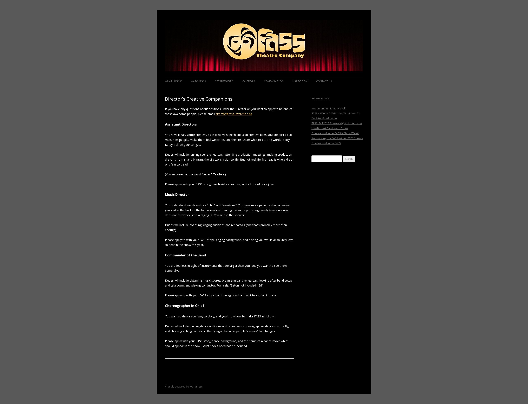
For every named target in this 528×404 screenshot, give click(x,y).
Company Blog (274, 81)
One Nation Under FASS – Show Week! (335, 133)
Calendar (248, 81)
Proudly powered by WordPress (184, 386)
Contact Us (324, 81)
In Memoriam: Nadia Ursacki (328, 108)
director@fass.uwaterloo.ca (234, 114)
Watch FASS (198, 81)
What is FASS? (173, 81)
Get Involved (224, 81)
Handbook (300, 81)
